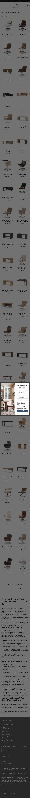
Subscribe (22, 411)
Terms (22, 409)
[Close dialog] (28, 384)
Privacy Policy (18, 409)
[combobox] (18, 400)
